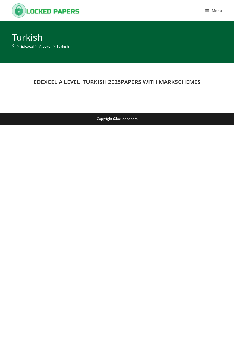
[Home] (13, 46)
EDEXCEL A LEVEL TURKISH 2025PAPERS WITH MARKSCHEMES (117, 82)
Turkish (63, 46)
